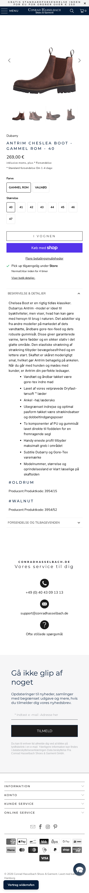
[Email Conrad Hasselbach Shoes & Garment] (33, 827)
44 (52, 207)
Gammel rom (19, 187)
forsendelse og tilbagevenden (34, 523)
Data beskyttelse (57, 750)
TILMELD (44, 731)
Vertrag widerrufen (21, 885)
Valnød (41, 187)
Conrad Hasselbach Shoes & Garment (35, 874)
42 (31, 207)
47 (11, 219)
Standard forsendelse (21, 168)
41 (21, 207)
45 (62, 207)
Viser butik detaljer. (23, 278)
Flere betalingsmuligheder (44, 258)
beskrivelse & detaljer (27, 293)
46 (73, 207)
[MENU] (2, 11)
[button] (79, 869)
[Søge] (72, 11)
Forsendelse (44, 163)
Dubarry (12, 136)
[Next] (79, 61)
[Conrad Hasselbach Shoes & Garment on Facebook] (40, 827)
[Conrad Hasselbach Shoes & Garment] (44, 11)
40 (11, 207)
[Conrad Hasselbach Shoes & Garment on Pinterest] (55, 827)
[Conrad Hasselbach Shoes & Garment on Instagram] (48, 827)
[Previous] (9, 61)
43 (42, 207)
